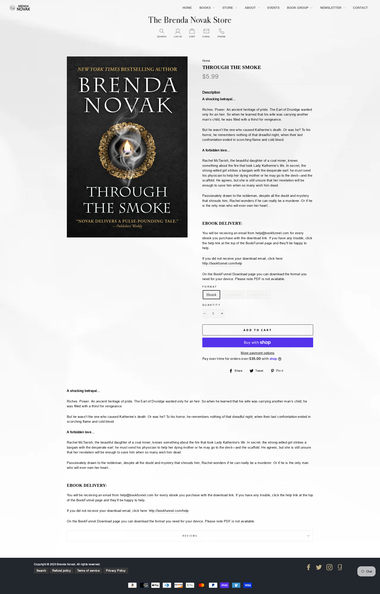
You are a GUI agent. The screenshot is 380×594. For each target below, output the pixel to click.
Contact (360, 7)
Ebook (211, 294)
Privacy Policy (116, 570)
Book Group (298, 7)
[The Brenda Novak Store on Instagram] (329, 567)
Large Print (258, 294)
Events (273, 7)
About (251, 7)
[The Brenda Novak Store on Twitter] (319, 567)
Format (209, 286)
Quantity (211, 304)
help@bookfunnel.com (272, 233)
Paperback (233, 294)
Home (187, 7)
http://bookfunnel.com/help (222, 263)
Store (228, 7)
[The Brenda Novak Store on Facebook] (308, 567)
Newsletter (331, 7)
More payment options (258, 353)
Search (41, 570)
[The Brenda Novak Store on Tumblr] (340, 567)
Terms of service (88, 570)
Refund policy (61, 570)
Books (205, 7)
